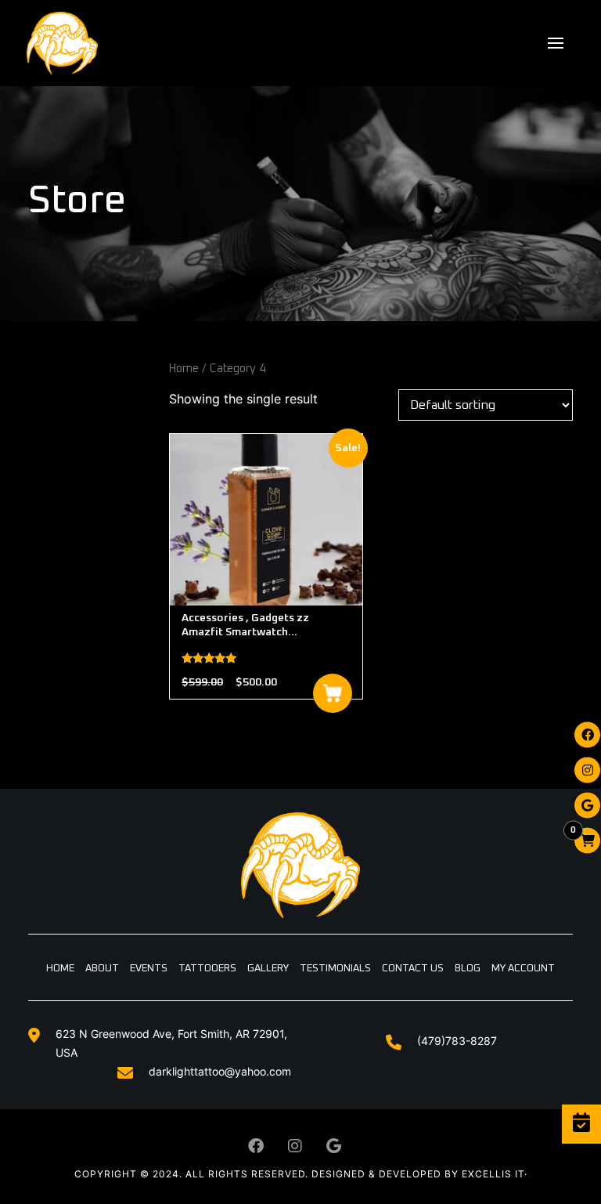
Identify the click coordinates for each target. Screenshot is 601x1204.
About (102, 969)
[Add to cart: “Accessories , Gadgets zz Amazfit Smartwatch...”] (332, 693)
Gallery (268, 969)
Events (148, 969)
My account (523, 969)
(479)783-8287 (457, 1040)
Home (184, 368)
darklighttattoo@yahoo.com (220, 1071)
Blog (467, 969)
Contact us (413, 969)
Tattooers (207, 969)
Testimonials (335, 969)
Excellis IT (493, 1174)
